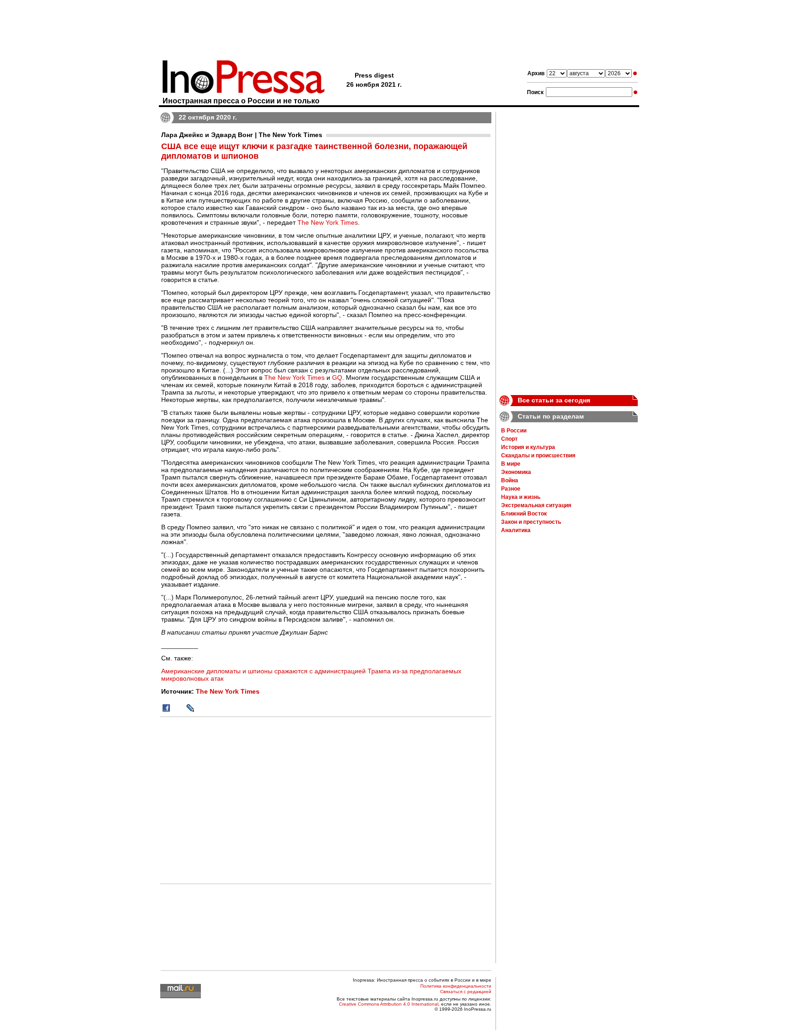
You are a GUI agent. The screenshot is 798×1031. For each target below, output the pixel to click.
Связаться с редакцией (465, 991)
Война (509, 480)
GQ (337, 377)
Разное (510, 489)
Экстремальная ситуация (536, 505)
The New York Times (327, 222)
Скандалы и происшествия (538, 455)
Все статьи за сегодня (554, 400)
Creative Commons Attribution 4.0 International (388, 1004)
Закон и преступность (531, 522)
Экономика (516, 472)
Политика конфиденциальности (455, 986)
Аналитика (516, 530)
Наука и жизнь (520, 497)
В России (513, 430)
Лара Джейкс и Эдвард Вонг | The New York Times (241, 134)
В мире (510, 464)
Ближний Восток (524, 513)
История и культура (528, 447)
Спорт (509, 439)
